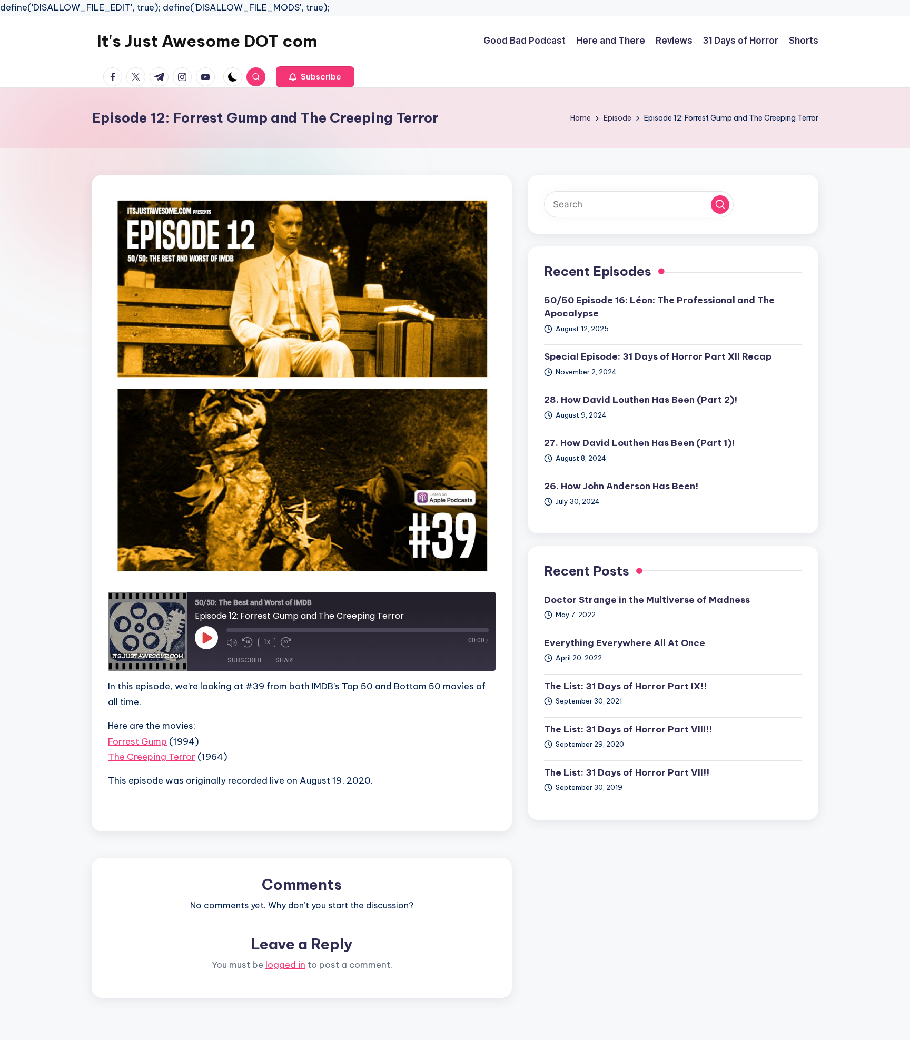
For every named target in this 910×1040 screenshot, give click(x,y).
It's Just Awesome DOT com (207, 41)
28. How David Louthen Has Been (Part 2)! (640, 399)
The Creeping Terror (151, 756)
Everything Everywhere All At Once (624, 643)
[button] (315, 76)
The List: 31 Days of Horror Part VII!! (626, 772)
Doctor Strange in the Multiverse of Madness (647, 600)
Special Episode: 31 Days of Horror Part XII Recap (657, 356)
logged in (285, 964)
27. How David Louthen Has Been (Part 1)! (639, 443)
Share (285, 660)
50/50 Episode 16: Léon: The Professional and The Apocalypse (659, 307)
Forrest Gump (137, 741)
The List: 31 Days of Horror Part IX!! (625, 686)
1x (266, 642)
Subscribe (245, 660)
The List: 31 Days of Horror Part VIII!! (628, 729)
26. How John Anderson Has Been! (621, 486)
